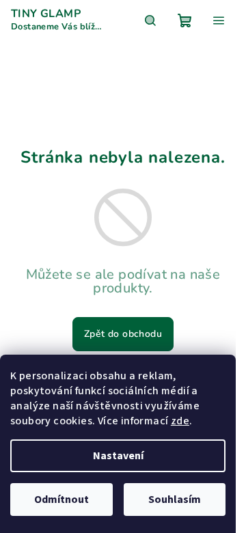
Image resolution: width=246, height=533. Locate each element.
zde (180, 420)
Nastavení (118, 455)
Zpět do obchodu (123, 333)
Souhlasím (174, 499)
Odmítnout (61, 499)
